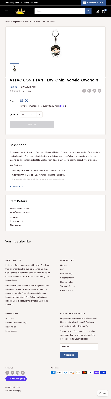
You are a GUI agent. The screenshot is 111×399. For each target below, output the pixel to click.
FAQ (62, 269)
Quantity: (14, 114)
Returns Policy (66, 282)
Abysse (13, 87)
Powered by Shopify (13, 390)
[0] (103, 11)
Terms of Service (67, 286)
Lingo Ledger (11, 331)
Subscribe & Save (95, 3)
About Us (9, 318)
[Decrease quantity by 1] (23, 114)
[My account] (98, 11)
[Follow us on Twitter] (12, 373)
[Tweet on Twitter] (94, 91)
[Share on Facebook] (84, 91)
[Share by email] (99, 91)
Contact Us (65, 265)
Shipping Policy (67, 278)
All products (17, 22)
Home (7, 22)
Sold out (32, 124)
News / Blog (10, 327)
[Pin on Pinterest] (89, 91)
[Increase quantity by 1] (39, 114)
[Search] (88, 11)
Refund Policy (66, 273)
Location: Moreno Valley (16, 322)
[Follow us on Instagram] (17, 373)
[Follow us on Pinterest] (23, 373)
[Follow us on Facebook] (7, 373)
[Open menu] (6, 11)
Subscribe (69, 355)
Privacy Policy (66, 290)
